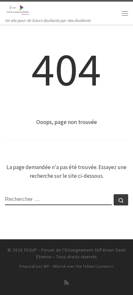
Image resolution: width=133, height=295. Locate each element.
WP (46, 266)
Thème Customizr (98, 266)
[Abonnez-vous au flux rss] (66, 283)
